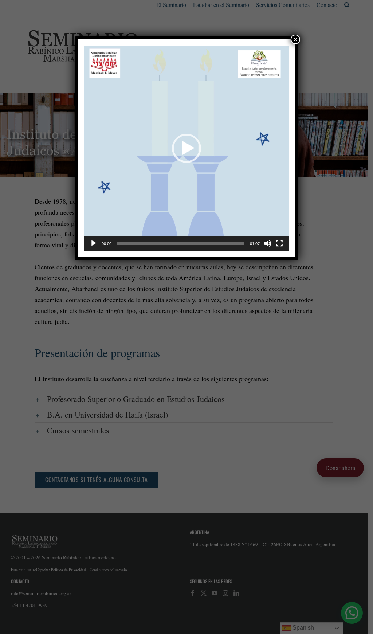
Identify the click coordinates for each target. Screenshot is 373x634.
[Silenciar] (267, 243)
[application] (186, 148)
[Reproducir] (93, 243)
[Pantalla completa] (279, 243)
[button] (186, 148)
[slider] (180, 243)
